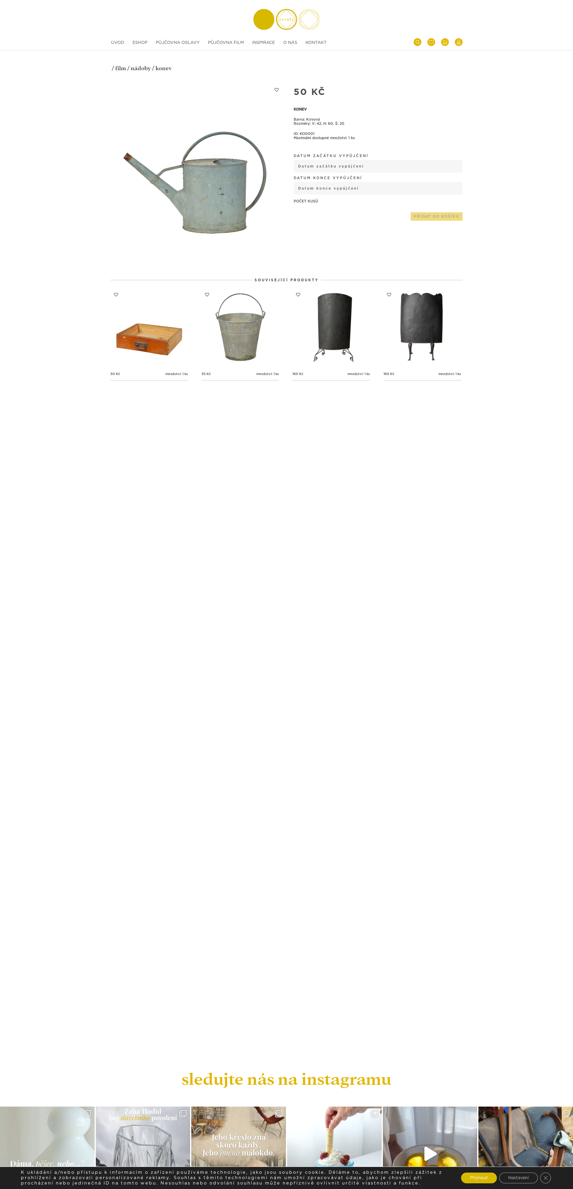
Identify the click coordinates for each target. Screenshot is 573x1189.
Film (120, 68)
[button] (276, 89)
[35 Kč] (240, 327)
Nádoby (141, 68)
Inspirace (263, 43)
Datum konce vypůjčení (328, 178)
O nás (290, 43)
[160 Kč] (331, 327)
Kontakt (316, 43)
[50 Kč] (149, 327)
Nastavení (518, 1178)
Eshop (140, 43)
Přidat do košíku (436, 216)
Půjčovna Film (226, 43)
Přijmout (479, 1178)
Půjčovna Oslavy (178, 43)
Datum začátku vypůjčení (331, 156)
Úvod (117, 43)
